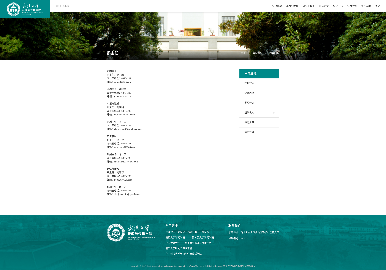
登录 (377, 6)
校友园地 (366, 6)
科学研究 (338, 6)
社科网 (205, 232)
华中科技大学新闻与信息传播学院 (184, 254)
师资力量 (324, 6)
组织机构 (249, 112)
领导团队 (274, 53)
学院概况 (277, 6)
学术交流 (352, 6)
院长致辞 (249, 83)
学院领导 (249, 103)
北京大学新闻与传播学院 (198, 243)
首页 (243, 53)
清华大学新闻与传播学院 (179, 248)
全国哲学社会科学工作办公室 (181, 232)
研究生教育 (309, 6)
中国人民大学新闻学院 (202, 237)
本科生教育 (292, 6)
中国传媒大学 (173, 243)
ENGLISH (65, 6)
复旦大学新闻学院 (175, 237)
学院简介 (249, 93)
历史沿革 (249, 122)
